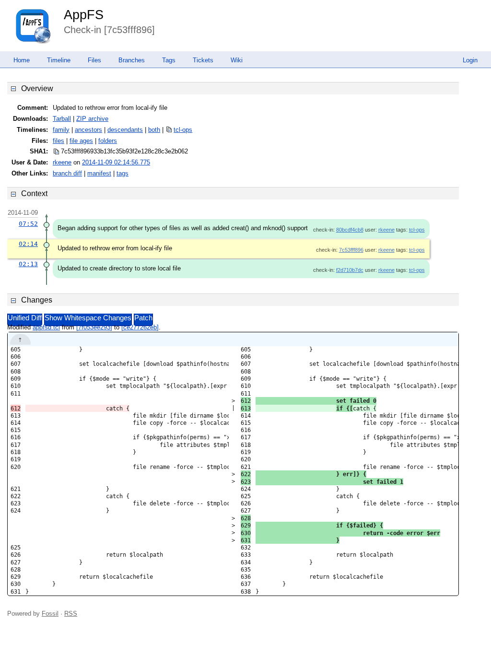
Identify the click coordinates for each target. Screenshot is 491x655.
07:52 (28, 223)
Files (94, 60)
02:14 (28, 243)
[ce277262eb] (140, 327)
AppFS (84, 15)
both (154, 129)
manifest (99, 173)
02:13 (28, 264)
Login (470, 60)
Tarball (62, 118)
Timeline (58, 60)
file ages (81, 140)
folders (107, 140)
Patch (143, 318)
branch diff (67, 173)
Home (21, 60)
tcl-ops (183, 129)
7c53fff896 (351, 250)
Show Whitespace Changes (88, 318)
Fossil (50, 613)
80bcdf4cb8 (349, 230)
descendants (125, 129)
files (58, 140)
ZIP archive (92, 118)
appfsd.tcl (46, 327)
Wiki (237, 60)
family (61, 129)
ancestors (88, 129)
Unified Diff (25, 318)
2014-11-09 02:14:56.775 (116, 162)
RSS (70, 613)
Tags (168, 60)
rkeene (62, 162)
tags (123, 173)
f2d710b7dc (349, 270)
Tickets (203, 60)
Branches (131, 60)
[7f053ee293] (94, 327)
